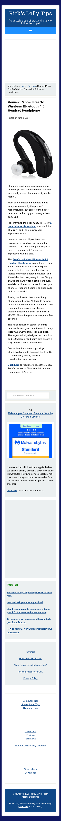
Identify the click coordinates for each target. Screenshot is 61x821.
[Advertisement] (30, 539)
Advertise (30, 652)
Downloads (30, 772)
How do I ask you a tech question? (25, 602)
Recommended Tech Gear (30, 671)
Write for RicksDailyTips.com (30, 745)
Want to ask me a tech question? (30, 665)
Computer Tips (30, 700)
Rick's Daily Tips (30, 13)
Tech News (30, 738)
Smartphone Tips (30, 704)
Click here (13, 364)
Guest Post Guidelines (30, 658)
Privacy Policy (30, 678)
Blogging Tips (30, 708)
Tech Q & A (30, 731)
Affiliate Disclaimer (30, 797)
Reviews (30, 735)
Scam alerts (30, 769)
